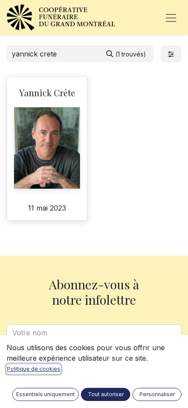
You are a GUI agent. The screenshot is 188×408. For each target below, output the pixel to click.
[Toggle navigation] (170, 17)
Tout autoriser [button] (106, 394)
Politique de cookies (33, 369)
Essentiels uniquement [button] (45, 394)
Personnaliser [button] (157, 394)
